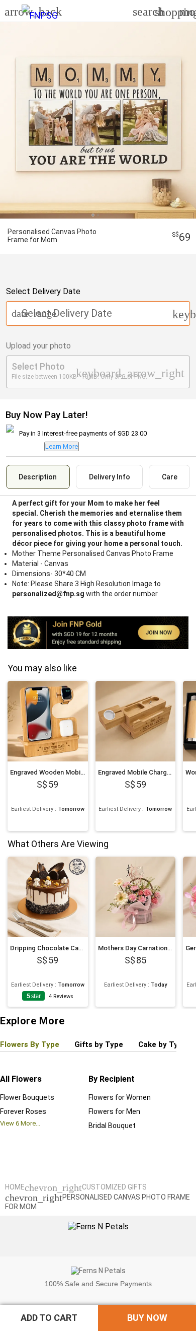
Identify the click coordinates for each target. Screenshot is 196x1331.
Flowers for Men (114, 1111)
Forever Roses (23, 1111)
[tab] (38, 477)
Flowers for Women (119, 1097)
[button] (49, 1318)
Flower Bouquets (27, 1097)
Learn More (61, 446)
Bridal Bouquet (112, 1126)
